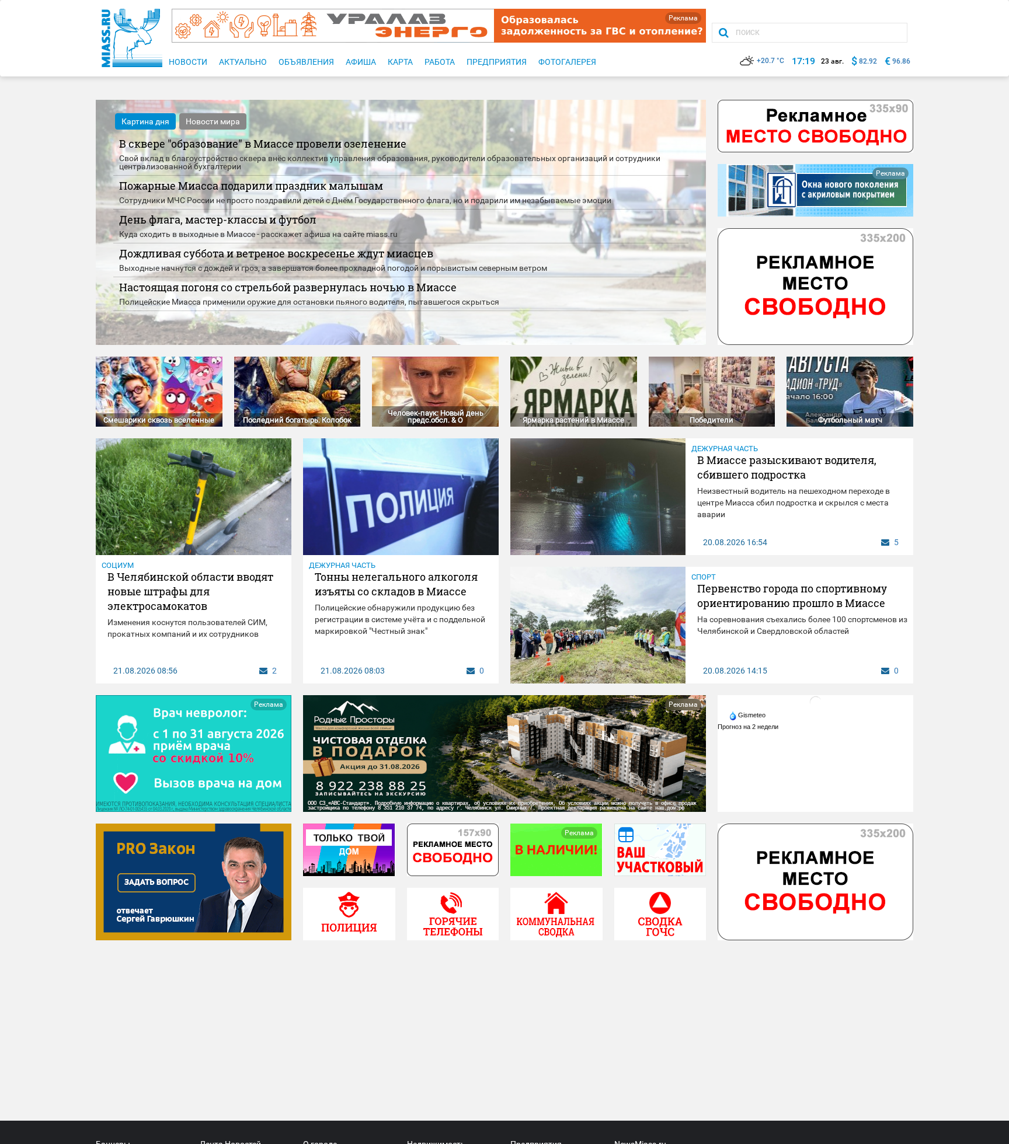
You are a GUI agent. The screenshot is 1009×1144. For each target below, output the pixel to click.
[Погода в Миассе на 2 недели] (749, 726)
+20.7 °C (770, 61)
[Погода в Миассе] (816, 701)
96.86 (901, 61)
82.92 (868, 61)
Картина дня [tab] (145, 121)
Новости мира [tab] (213, 121)
